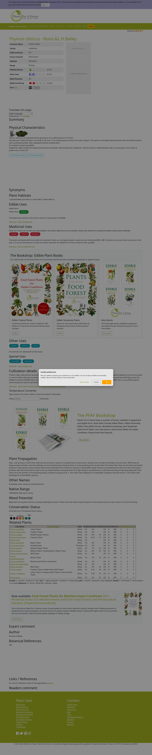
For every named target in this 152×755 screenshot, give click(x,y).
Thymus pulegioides (17, 561)
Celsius (11, 399)
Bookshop (71, 707)
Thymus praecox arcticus (19, 554)
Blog (84, 26)
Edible (120, 527)
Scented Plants (28, 361)
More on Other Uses (25, 366)
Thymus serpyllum (16, 567)
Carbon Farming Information (28, 386)
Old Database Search (75, 717)
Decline (96, 382)
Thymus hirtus (15, 540)
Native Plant (43, 26)
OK (107, 382)
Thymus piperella (16, 548)
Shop (70, 26)
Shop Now (107, 333)
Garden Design (22, 722)
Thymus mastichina (17, 543)
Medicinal (127, 527)
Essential (35, 345)
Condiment (23, 212)
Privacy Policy (84, 382)
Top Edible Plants (22, 717)
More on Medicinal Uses (26, 247)
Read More (17, 619)
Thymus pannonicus (17, 545)
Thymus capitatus (16, 535)
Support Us (71, 710)
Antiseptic (13, 234)
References (13, 222)
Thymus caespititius (17, 529)
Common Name (53, 527)
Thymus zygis (15, 577)
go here (50, 683)
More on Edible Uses (25, 222)
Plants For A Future (18, 26)
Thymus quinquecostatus (19, 564)
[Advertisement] (133, 77)
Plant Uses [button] (60, 26)
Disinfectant (35, 234)
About (52, 26)
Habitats (19, 724)
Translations (21, 727)
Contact (70, 722)
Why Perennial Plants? (24, 715)
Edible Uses (20, 705)
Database (33, 26)
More (15, 333)
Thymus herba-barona (18, 537)
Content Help (72, 705)
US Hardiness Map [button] (35, 155)
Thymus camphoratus (17, 532)
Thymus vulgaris (16, 569)
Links (69, 715)
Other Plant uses (22, 710)
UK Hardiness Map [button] (17, 155)
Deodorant (24, 234)
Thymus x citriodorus (17, 573)
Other (133, 527)
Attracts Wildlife (15, 361)
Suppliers (77, 26)
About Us (70, 724)
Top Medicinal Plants (24, 720)
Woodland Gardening (24, 712)
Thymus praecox (16, 551)
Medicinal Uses (22, 707)
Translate (26, 116)
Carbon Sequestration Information (53, 386)
